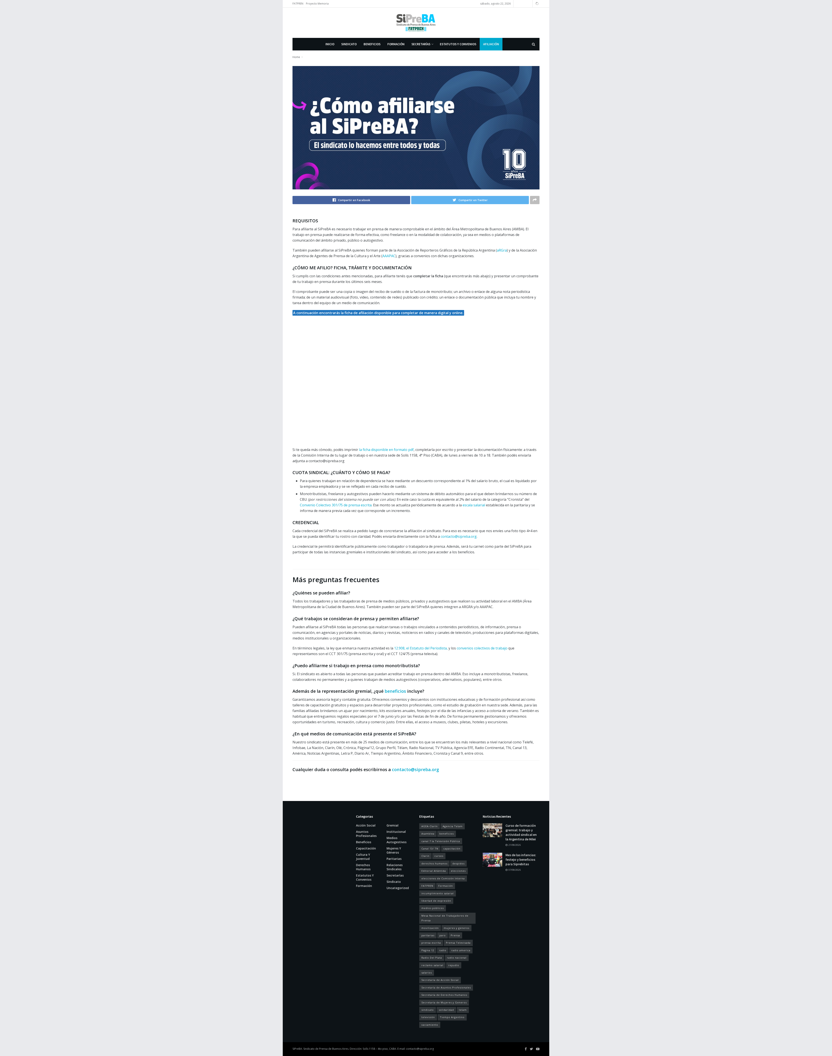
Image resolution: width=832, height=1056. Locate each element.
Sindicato (349, 44)
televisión (428, 1017)
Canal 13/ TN (429, 848)
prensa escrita (431, 942)
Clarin (425, 855)
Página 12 (427, 950)
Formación (396, 44)
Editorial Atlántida (433, 870)
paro (442, 935)
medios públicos (432, 908)
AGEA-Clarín (429, 826)
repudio (453, 965)
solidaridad (446, 1009)
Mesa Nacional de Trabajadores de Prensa (444, 918)
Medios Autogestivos (396, 840)
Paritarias (394, 859)
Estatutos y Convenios (458, 44)
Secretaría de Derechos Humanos (444, 994)
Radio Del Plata (431, 957)
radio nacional (456, 957)
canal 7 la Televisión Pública (440, 841)
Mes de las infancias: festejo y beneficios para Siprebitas (520, 859)
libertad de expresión (436, 900)
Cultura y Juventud (363, 857)
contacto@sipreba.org (420, 1049)
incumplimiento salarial (437, 893)
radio (442, 950)
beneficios (446, 833)
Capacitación (366, 848)
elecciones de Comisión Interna (443, 878)
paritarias (427, 935)
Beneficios (372, 44)
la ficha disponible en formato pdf (386, 449)
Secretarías (420, 44)
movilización (430, 928)
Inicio (329, 44)
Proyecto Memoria (317, 3)
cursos (438, 855)
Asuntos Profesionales (366, 834)
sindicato (427, 1009)
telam (463, 1009)
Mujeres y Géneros (394, 850)
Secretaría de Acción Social (440, 980)
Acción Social (365, 825)
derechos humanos (434, 863)
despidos (458, 863)
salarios (426, 972)
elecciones (458, 870)
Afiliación (491, 44)
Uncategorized (398, 888)
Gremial (392, 825)
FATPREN (297, 3)
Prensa (455, 935)
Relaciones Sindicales (395, 867)
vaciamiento (429, 1024)
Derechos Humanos (363, 867)
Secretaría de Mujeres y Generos (444, 1002)
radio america (460, 950)
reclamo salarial (432, 965)
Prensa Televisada (458, 942)
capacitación (451, 848)
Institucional (396, 832)
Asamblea (427, 833)
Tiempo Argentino (452, 1017)
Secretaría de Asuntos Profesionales (446, 987)
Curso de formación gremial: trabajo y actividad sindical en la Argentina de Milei (521, 832)
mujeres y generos (456, 928)
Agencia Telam (453, 826)
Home (296, 57)
